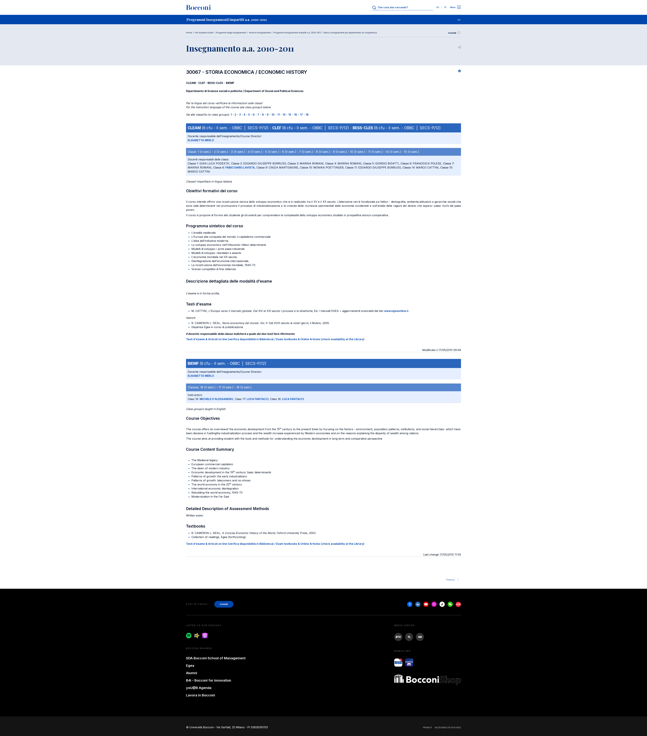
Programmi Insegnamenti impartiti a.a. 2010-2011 (297, 32)
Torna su (450, 579)
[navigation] (323, 19)
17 (301, 114)
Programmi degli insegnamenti (231, 32)
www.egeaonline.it (396, 311)
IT (445, 7)
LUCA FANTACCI (257, 399)
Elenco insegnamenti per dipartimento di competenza (350, 32)
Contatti (452, 33)
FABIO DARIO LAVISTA (240, 167)
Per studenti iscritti (204, 32)
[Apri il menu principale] (459, 7)
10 (272, 114)
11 (278, 114)
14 (284, 114)
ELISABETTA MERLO (201, 140)
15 (289, 114)
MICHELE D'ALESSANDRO (216, 399)
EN (437, 7)
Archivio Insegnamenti (260, 32)
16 (295, 114)
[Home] (198, 7)
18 (307, 114)
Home (189, 32)
